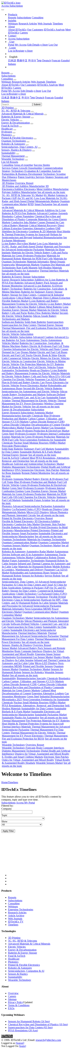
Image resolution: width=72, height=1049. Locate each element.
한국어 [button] (25, 97)
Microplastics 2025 (12, 699)
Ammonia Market (43, 412)
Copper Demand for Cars (50, 222)
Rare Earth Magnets (27, 267)
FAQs (11, 1008)
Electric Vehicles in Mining (51, 361)
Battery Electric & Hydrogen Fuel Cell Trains (45, 346)
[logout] (20, 1043)
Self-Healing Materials (50, 267)
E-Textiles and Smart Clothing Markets (22, 756)
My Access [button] (14, 90)
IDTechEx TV (15, 921)
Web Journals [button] (38, 81)
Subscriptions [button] (8, 75)
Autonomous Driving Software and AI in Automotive (35, 553)
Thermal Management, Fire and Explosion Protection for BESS (35, 328)
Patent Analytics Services (31, 177)
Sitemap (12, 999)
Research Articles (28, 23)
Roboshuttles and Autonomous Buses (30, 572)
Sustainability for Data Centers (37, 708)
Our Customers (35, 29)
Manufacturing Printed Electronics (32, 530)
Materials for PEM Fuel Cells (37, 258)
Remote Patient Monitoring (36, 473)
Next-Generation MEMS (38, 608)
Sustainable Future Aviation (36, 500)
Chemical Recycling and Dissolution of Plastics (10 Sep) (38, 1024)
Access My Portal (25, 802)
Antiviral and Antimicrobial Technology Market (39, 464)
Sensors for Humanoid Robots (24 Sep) (29, 1021)
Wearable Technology (12, 159)
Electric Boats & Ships (45, 355)
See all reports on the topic (51, 192)
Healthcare (7, 128)
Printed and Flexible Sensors (38, 666)
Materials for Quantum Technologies (46, 539)
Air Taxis (20, 340)
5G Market (37, 195)
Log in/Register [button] (9, 93)
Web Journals (45, 23)
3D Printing (7, 107)
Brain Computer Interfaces (28, 651)
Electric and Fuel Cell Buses (52, 352)
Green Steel (8, 433)
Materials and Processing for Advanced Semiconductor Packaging (36, 248)
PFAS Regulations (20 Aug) (23, 1030)
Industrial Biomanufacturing (48, 237)
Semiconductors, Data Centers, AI (19, 146)
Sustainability (8, 152)
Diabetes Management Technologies (21, 467)
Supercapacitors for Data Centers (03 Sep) (30, 1027)
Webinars (13, 23)
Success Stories (42, 165)
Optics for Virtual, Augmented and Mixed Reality (28, 759)
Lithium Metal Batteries (49, 306)
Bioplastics (7, 216)
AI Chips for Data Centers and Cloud (33, 584)
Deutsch (46, 60)
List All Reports (9, 162)
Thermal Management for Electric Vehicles (34, 400)
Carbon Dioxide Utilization (16, 424)
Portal (11, 44)
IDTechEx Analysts (54, 29)
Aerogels (63, 213)
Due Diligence (9, 177)
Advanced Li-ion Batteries (37, 285)
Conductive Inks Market (24, 222)
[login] (22, 1046)
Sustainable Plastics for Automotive (20, 270)
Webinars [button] (6, 81)
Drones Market (29, 352)
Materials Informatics (38, 261)
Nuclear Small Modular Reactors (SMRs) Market (39, 442)
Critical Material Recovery (43, 225)
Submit (37, 104)
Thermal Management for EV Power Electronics (34, 402)
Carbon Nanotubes (24, 216)
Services (6, 168)
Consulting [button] (7, 78)
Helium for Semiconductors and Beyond (32, 236)
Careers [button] (17, 87)
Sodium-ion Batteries (13, 322)
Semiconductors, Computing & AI (26, 970)
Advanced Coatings (47, 213)
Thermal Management (13, 156)
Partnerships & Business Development (22, 174)
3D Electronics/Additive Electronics (25, 188)
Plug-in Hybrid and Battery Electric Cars (23, 382)
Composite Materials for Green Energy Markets (33, 689)
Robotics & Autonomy (13, 143)
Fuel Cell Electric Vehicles (42, 367)
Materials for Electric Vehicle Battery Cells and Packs (39, 252)
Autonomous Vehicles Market (17, 557)
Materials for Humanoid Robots (35, 566)
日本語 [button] (5, 97)
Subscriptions (24, 17)
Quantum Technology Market (45, 545)
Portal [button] (4, 90)
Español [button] (58, 97)
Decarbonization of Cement (45, 424)
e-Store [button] (37, 90)
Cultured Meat (27, 457)
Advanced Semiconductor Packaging (32, 506)
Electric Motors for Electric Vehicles (50, 358)
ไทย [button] (32, 97)
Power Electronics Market (33, 385)
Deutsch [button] (39, 97)
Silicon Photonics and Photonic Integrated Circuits (35, 514)
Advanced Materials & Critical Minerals (22, 113)
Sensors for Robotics (33, 575)
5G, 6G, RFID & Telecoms (15, 110)
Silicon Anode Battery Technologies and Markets (29, 317)
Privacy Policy (15, 1002)
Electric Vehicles (10, 119)
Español (65, 60)
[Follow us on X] (39, 857)
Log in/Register (16, 50)
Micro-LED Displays (37, 512)
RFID (31, 204)
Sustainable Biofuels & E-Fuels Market (40, 451)
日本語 (12, 60)
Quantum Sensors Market (15, 545)
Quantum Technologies (13, 140)
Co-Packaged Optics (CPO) (26, 509)
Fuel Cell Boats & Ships (14, 367)
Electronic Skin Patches (46, 470)
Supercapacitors (55, 322)
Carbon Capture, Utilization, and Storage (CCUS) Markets (33, 681)
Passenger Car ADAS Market (50, 379)
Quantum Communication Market (20, 542)
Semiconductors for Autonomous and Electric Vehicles (30, 391)
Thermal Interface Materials (54, 270)
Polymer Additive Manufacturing (19, 192)
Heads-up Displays (40, 370)
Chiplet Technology (26, 593)
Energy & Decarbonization (15, 122)
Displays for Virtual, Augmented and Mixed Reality (33, 653)
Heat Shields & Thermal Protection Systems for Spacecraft (36, 233)
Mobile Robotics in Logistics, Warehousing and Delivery (36, 568)
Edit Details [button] (27, 90)
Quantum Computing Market (53, 542)
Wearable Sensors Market (49, 762)
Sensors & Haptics (18, 974)
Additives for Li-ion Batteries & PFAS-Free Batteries (34, 212)
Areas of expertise (23, 165)
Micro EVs (54, 376)
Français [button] (49, 97)
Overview (13, 993)
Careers (24, 32)
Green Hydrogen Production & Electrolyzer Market (42, 430)
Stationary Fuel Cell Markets (39, 448)
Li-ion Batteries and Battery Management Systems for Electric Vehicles (30, 302)
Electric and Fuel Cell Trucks (17, 355)
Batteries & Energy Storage (15, 116)
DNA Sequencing (24, 470)
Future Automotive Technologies (27, 560)
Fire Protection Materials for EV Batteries (42, 364)
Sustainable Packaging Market (51, 714)
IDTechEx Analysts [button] (47, 84)
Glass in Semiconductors (27, 599)
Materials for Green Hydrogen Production (24, 255)
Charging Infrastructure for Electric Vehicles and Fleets (31, 349)
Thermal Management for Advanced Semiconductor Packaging (30, 634)
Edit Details (33, 44)
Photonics (6, 134)
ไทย (39, 60)
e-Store (44, 44)
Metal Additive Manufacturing (52, 189)
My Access (21, 44)
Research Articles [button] (21, 81)
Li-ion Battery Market (59, 303)
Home (4, 782)
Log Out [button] (46, 90)
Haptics (58, 657)
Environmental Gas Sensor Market (35, 657)
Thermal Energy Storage (50, 325)
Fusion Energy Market (37, 427)
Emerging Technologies (20, 909)
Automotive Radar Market (40, 551)
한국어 (32, 60)
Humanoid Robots (55, 560)
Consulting (37, 17)
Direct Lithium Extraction (56, 297)
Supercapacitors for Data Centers (19, 325)
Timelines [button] (51, 81)
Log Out (53, 44)
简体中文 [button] (15, 97)
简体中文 (22, 60)
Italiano (12, 64)
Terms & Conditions (18, 1005)
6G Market (49, 195)
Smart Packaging (43, 204)
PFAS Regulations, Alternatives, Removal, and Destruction (33, 705)
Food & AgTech (10, 125)
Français (56, 60)
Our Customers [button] (28, 84)
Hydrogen (6, 131)
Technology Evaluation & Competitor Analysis (36, 171)
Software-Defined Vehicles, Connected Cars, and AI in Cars (33, 396)
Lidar (65, 509)
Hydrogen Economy (26, 433)
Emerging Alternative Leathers (38, 228)
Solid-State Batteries (35, 322)
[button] (12, 14)
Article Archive (16, 915)
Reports (12, 17)
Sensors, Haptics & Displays (16, 149)
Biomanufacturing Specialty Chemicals (22, 415)
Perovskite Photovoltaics (15, 445)
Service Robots (53, 575)
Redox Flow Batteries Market (43, 313)
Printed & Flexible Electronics (17, 137)
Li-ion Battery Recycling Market (19, 243)
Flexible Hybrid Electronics (43, 527)
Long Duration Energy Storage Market (35, 308)
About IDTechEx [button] (10, 84)
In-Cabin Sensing (48, 602)
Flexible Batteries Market (15, 300)
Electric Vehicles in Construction (19, 361)
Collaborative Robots (45, 557)
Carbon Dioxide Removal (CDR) (47, 421)
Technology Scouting (54, 174)
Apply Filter (8, 831)
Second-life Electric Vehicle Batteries (42, 388)
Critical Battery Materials (15, 225)
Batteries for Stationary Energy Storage (41, 291)
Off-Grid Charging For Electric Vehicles (34, 497)
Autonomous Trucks (37, 340)
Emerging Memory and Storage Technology (25, 596)
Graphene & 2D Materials (42, 231)
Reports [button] (5, 72)
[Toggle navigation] (2, 9)
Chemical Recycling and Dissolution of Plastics (27, 687)
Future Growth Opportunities (26, 168)
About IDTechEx (17, 29)
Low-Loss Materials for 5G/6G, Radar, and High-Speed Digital (32, 245)
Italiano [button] (5, 101)
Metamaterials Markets (47, 201)
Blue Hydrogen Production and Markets (35, 482)
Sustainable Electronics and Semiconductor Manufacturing (31, 713)
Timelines (58, 23)
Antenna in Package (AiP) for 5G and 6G (44, 587)
